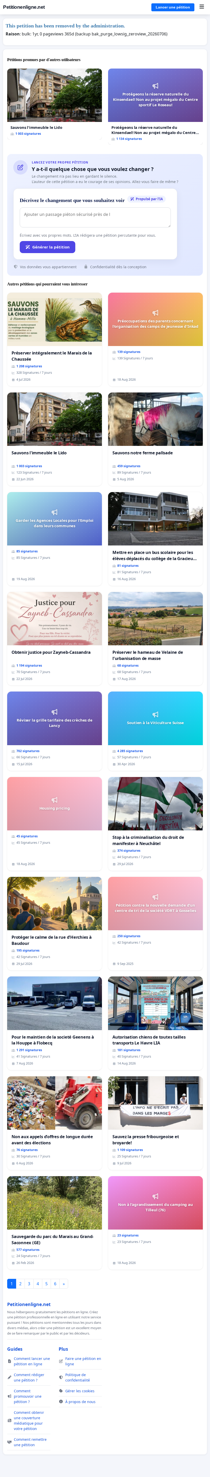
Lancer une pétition (173, 7)
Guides (15, 1349)
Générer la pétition (51, 247)
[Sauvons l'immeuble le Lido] (54, 104)
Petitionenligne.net (24, 7)
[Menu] (201, 7)
